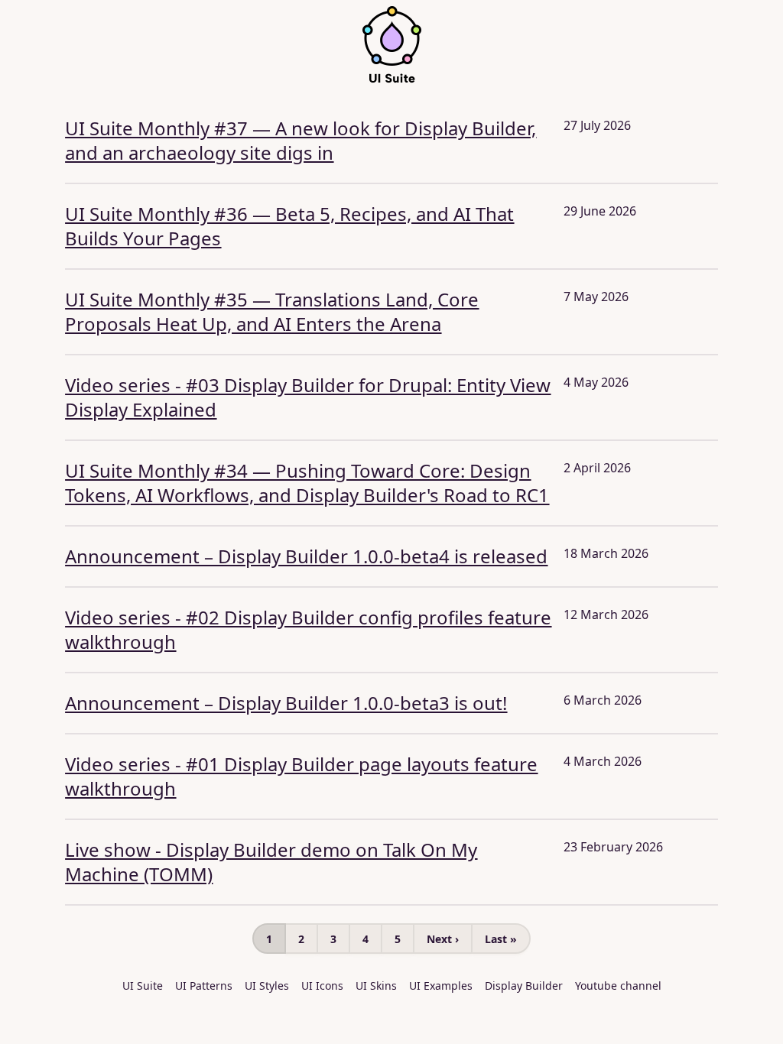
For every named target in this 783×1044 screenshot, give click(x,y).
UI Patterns (203, 985)
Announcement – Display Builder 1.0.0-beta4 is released (306, 556)
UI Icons (322, 985)
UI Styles (267, 985)
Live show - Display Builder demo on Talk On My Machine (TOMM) (271, 862)
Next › (443, 939)
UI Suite (142, 985)
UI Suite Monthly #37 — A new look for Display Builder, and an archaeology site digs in (300, 140)
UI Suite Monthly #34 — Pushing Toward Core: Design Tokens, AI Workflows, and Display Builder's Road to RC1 (307, 482)
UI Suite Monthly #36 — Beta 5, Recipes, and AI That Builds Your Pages (289, 226)
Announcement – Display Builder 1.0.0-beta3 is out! (286, 702)
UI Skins (376, 985)
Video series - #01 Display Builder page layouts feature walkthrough (301, 776)
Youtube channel (618, 985)
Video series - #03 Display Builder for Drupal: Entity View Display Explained (308, 397)
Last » (501, 939)
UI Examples (441, 985)
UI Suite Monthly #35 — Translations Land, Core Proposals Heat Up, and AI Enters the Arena (272, 311)
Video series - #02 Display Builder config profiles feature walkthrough (308, 629)
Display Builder (524, 985)
